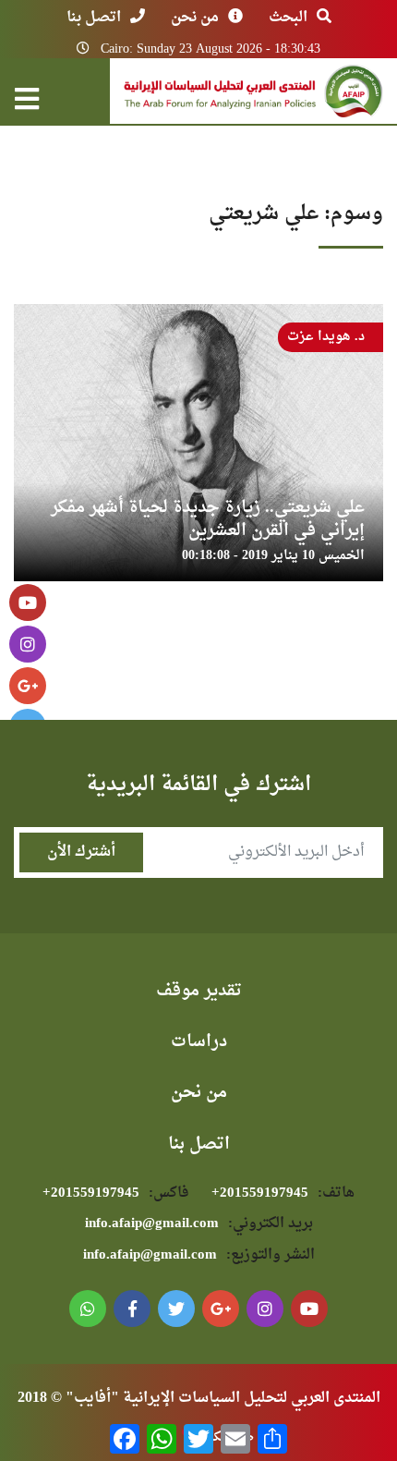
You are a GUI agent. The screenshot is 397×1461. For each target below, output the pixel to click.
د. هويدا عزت (326, 336)
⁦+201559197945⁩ (283, 1193)
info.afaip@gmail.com (199, 1224)
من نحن (195, 17)
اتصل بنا (93, 17)
